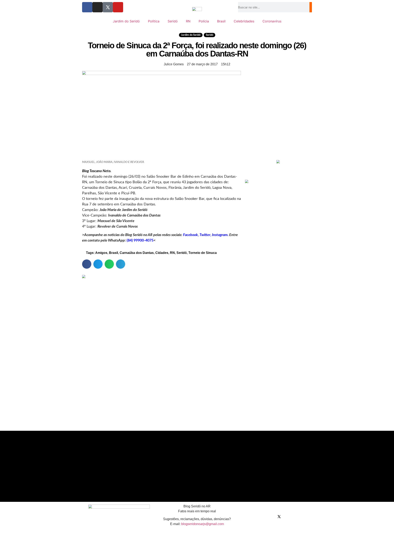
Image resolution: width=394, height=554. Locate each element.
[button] (86, 264)
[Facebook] (87, 7)
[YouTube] (118, 7)
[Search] (310, 7)
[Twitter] (108, 7)
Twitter (204, 235)
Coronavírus (271, 21)
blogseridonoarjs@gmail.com (202, 524)
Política (153, 21)
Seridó (173, 21)
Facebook (190, 235)
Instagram (220, 235)
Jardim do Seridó (126, 21)
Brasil (221, 21)
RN (188, 21)
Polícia (204, 21)
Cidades (161, 253)
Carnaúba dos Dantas (137, 253)
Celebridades (244, 21)
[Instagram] (97, 7)
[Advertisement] (278, 127)
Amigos (101, 253)
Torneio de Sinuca (202, 253)
